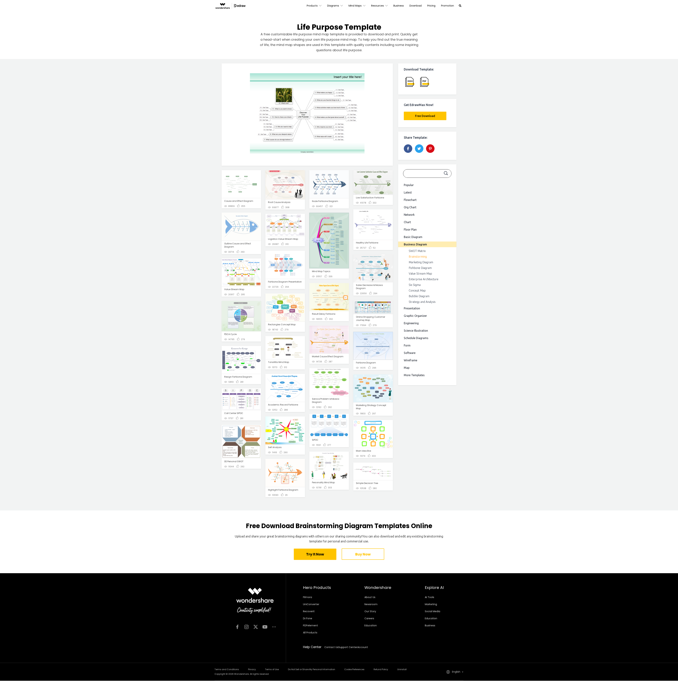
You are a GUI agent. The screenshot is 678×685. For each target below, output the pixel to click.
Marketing (431, 604)
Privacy (252, 669)
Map (406, 367)
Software (409, 352)
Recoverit (309, 611)
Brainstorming (418, 256)
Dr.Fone (307, 618)
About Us (369, 597)
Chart (407, 222)
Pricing (431, 5)
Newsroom (370, 604)
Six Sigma (415, 284)
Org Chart (410, 207)
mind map (348, 39)
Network (409, 214)
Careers (369, 618)
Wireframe (410, 360)
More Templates (414, 375)
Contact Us (331, 647)
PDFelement (310, 625)
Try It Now (315, 554)
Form (407, 345)
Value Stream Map (420, 273)
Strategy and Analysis (422, 301)
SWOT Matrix (417, 250)
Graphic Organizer (415, 315)
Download (415, 5)
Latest (408, 192)
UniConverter (311, 604)
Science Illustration (416, 330)
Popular (409, 185)
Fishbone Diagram (420, 267)
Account (362, 647)
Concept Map (417, 290)
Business (398, 5)
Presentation (412, 308)
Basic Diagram (413, 237)
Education (370, 625)
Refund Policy (381, 669)
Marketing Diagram (421, 262)
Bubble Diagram (419, 296)
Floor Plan (410, 229)
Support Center (347, 647)
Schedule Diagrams (416, 338)
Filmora (307, 597)
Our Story (370, 611)
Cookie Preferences (354, 669)
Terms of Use (272, 669)
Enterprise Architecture (423, 279)
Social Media (432, 611)
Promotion (447, 5)
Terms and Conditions (227, 669)
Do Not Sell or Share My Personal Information (311, 669)
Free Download (425, 115)
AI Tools (429, 597)
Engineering (411, 323)
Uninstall (402, 669)
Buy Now (362, 554)
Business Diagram (415, 244)
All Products (310, 632)
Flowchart (410, 199)
